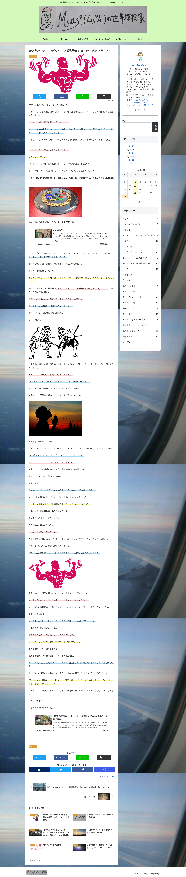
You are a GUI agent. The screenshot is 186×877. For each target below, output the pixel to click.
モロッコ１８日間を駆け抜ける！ (140, 263)
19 (135, 189)
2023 (131, 156)
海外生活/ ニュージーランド (140, 325)
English (140, 218)
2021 (131, 163)
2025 (131, 149)
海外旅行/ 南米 (140, 286)
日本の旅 (140, 280)
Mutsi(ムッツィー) (140, 65)
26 (135, 193)
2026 (131, 146)
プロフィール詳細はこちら (138, 100)
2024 (131, 153)
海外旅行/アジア (140, 292)
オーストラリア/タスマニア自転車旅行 (140, 235)
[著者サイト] (39, 769)
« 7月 (140, 202)
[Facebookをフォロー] (82, 769)
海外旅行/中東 (140, 303)
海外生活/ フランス (140, 331)
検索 (124, 121)
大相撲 (140, 269)
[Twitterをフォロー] (60, 769)
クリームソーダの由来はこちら (140, 105)
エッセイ (33, 746)
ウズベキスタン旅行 (140, 224)
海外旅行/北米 (140, 308)
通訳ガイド (140, 342)
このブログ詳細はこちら (137, 103)
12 (135, 186)
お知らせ (140, 241)
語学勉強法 (140, 336)
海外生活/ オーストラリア (140, 320)
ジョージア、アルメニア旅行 (140, 258)
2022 (131, 160)
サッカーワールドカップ (140, 252)
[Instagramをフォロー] (104, 769)
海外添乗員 (140, 314)
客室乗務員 (140, 275)
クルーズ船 (140, 247)
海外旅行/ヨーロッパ (140, 297)
